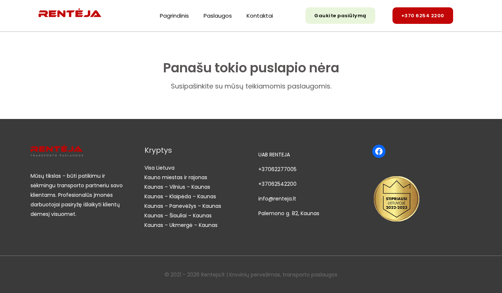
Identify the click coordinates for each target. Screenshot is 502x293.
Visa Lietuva (159, 167)
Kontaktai (260, 15)
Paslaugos (218, 15)
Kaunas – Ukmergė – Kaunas (181, 225)
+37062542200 (277, 184)
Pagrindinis (174, 15)
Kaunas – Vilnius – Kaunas (177, 187)
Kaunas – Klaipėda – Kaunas (180, 196)
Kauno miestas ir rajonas (175, 177)
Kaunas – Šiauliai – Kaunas (178, 215)
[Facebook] (379, 151)
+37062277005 (277, 169)
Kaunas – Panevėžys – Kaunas (182, 206)
